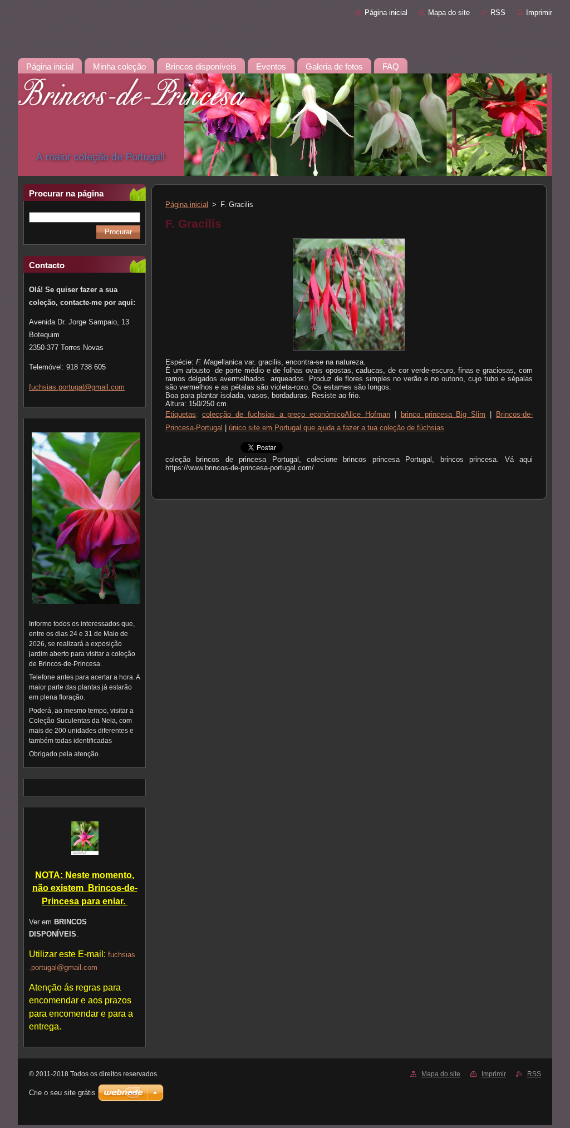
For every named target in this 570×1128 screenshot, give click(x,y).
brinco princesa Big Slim (443, 414)
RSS (497, 12)
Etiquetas (180, 414)
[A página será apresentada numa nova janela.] (349, 351)
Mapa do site (449, 12)
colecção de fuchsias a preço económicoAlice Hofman (296, 414)
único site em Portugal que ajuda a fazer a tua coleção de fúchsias (336, 427)
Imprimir (539, 12)
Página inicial (386, 12)
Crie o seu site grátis (62, 1092)
